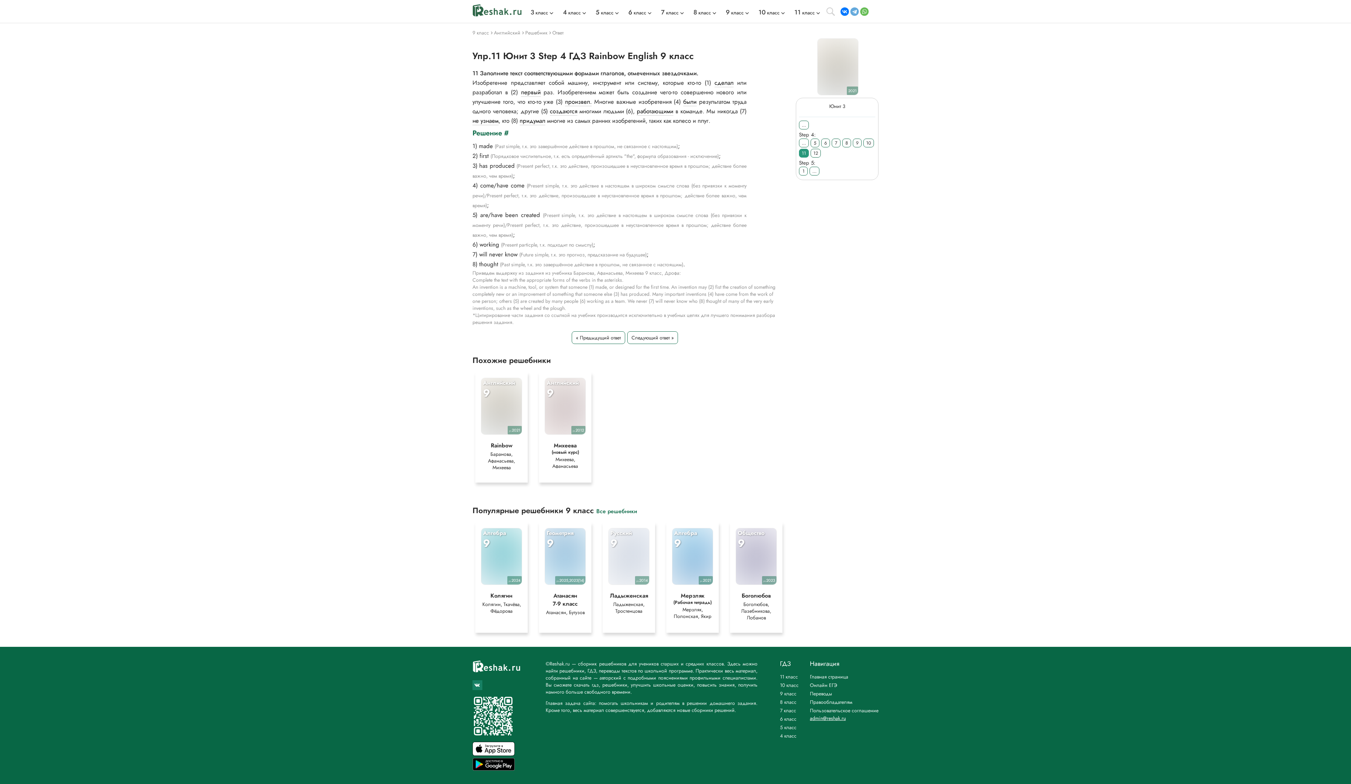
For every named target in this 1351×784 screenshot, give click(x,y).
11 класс (789, 676)
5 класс (788, 727)
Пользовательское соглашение (844, 710)
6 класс (788, 718)
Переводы (821, 693)
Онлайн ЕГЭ (823, 685)
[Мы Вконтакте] (477, 685)
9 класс (788, 693)
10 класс (789, 685)
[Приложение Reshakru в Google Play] (493, 769)
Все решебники (616, 511)
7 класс (788, 710)
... (804, 125)
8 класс (788, 702)
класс (539, 12)
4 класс (788, 735)
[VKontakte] (845, 11)
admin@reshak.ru (828, 718)
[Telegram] (854, 11)
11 (804, 153)
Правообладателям (831, 702)
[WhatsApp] (864, 11)
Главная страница (829, 676)
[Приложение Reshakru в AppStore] (493, 754)
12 (815, 153)
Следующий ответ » (653, 337)
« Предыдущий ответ (598, 337)
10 (868, 143)
